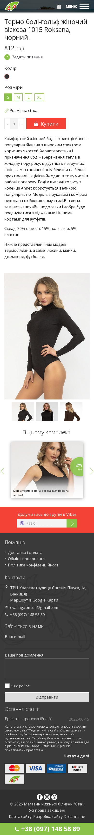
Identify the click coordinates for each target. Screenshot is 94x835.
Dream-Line (74, 816)
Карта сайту (20, 816)
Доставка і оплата (25, 552)
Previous (4, 471)
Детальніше (47, 485)
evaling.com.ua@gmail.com (34, 607)
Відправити (47, 697)
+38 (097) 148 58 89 (50, 828)
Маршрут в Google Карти (34, 600)
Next (90, 471)
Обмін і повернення (27, 558)
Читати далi (76, 756)
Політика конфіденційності (34, 565)
